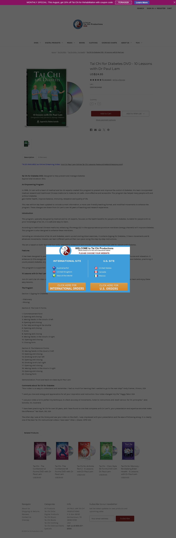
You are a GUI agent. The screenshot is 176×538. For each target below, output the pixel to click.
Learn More (142, 2)
